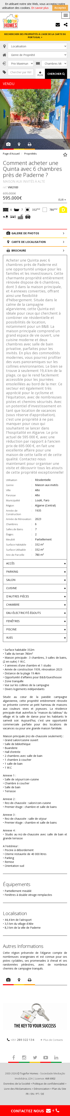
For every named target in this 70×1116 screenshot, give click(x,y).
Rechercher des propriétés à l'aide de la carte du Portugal (35, 36)
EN (32, 1094)
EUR (61, 199)
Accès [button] (10, 563)
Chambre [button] (12, 604)
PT (37, 1094)
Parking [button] (12, 571)
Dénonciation (42, 1088)
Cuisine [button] (11, 588)
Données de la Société (17, 1083)
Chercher (54, 74)
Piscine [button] (11, 629)
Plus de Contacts (53, 1040)
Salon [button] (10, 580)
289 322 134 (22, 1040)
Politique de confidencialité (49, 1083)
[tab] (35, 563)
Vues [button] (9, 637)
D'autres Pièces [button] (17, 596)
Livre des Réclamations (17, 1088)
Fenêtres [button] (13, 621)
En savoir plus (40, 8)
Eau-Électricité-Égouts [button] (23, 613)
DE (42, 1094)
